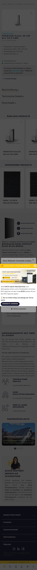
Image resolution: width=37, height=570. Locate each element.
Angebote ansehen (10, 303)
